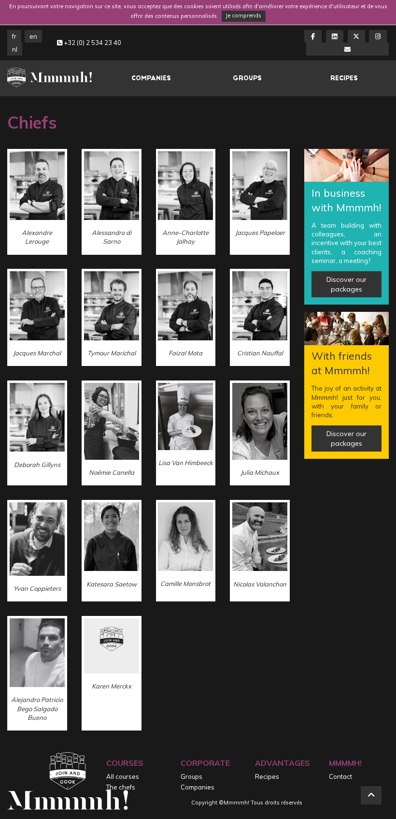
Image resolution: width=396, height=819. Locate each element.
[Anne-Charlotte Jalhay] (186, 202)
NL (14, 49)
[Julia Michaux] (260, 432)
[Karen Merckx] (111, 673)
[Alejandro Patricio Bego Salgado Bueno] (37, 673)
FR (14, 36)
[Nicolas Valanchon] (260, 550)
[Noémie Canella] (111, 432)
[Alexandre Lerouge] (37, 202)
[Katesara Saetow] (111, 550)
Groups (247, 78)
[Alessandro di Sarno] (111, 202)
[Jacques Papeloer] (260, 202)
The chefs (120, 787)
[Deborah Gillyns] (37, 432)
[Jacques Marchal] (37, 317)
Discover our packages (346, 284)
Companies (151, 78)
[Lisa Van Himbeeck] (186, 432)
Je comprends (243, 15)
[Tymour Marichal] (111, 317)
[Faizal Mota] (186, 317)
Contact (340, 776)
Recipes (344, 78)
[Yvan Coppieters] (37, 550)
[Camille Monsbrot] (186, 550)
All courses (122, 776)
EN (33, 36)
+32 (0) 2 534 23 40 (91, 42)
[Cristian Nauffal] (260, 317)
